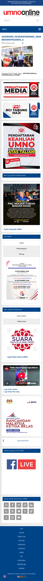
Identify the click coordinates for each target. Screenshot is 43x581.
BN (21, 556)
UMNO (21, 552)
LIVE (21, 529)
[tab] (21, 243)
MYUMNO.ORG (17, 3)
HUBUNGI (21, 548)
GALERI (21, 533)
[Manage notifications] (4, 576)
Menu (4, 29)
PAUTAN (21, 540)
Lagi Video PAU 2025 (11, 392)
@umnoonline (23, 441)
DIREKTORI (21, 537)
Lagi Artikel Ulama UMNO (17, 357)
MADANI (21, 568)
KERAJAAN (21, 560)
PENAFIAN (21, 544)
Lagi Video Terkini (10, 389)
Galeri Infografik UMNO (13, 229)
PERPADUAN (21, 564)
